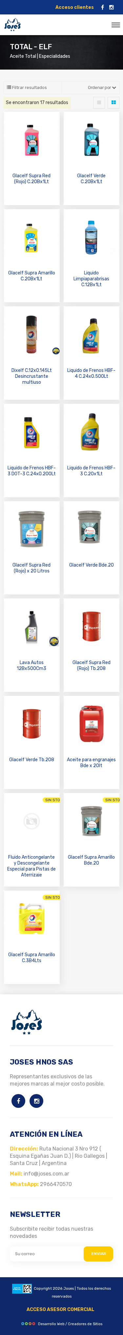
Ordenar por (100, 87)
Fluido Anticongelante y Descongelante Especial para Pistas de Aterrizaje (31, 866)
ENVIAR (98, 1253)
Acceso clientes (74, 7)
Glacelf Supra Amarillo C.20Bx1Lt (31, 276)
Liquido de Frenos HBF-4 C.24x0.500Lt (91, 373)
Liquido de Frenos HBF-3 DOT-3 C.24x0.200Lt (32, 471)
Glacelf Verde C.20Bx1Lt (91, 178)
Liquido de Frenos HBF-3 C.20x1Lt (91, 471)
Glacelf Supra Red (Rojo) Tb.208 (91, 665)
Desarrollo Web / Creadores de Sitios (70, 1324)
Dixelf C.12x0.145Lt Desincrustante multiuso (31, 376)
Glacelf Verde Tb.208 (31, 760)
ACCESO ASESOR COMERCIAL (60, 1309)
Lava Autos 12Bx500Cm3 (31, 665)
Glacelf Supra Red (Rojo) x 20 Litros (31, 568)
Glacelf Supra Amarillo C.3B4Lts (31, 957)
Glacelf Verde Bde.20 (91, 565)
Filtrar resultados (29, 87)
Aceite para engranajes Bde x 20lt (91, 762)
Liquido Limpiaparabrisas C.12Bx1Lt (91, 279)
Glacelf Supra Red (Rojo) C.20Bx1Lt (31, 178)
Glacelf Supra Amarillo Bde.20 (91, 860)
